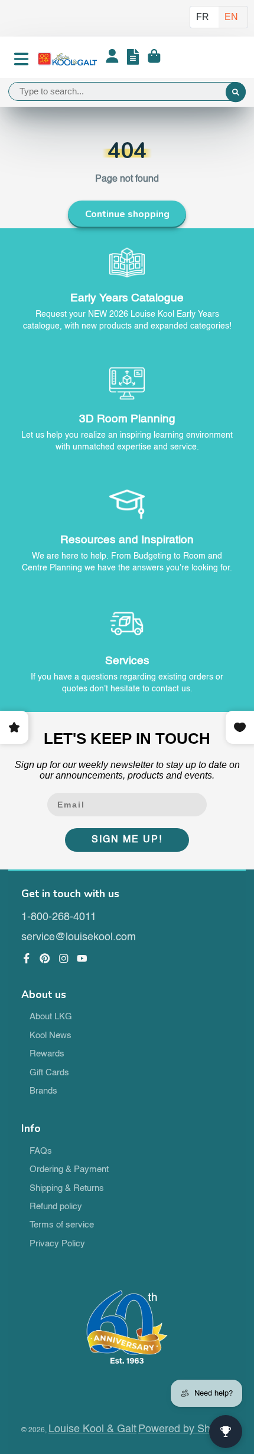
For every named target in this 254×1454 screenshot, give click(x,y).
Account (112, 59)
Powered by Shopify (185, 1429)
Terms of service (62, 1225)
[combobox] (127, 91)
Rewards (47, 1054)
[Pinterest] (45, 958)
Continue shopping (127, 214)
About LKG (51, 1017)
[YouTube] (82, 958)
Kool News (50, 1036)
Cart (154, 59)
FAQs (41, 1151)
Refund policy (56, 1207)
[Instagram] (63, 958)
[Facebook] (26, 958)
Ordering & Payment (69, 1169)
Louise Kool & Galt (92, 1429)
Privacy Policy (57, 1244)
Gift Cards (49, 1073)
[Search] (236, 93)
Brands (43, 1091)
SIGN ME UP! (127, 840)
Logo (67, 58)
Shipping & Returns (67, 1188)
